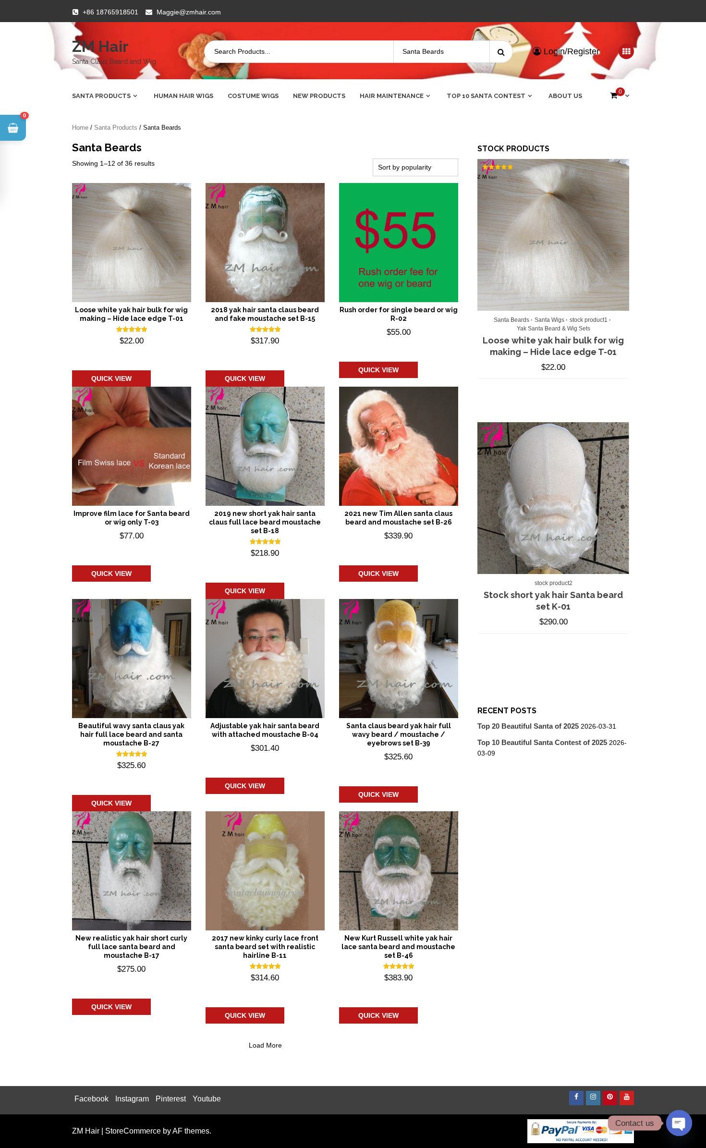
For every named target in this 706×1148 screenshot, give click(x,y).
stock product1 (589, 320)
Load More (265, 1045)
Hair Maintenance (392, 95)
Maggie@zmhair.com (189, 12)
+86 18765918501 (110, 12)
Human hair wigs (183, 95)
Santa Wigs (549, 320)
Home (80, 127)
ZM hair (100, 46)
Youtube (207, 1099)
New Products (319, 95)
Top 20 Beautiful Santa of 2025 (528, 726)
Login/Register (570, 51)
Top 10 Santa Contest (486, 95)
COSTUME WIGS (253, 95)
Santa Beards (511, 320)
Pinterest (171, 1099)
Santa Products (101, 95)
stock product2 (553, 583)
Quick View (111, 378)
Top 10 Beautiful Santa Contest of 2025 (542, 742)
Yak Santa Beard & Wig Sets (553, 328)
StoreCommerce (133, 1131)
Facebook (91, 1099)
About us (565, 95)
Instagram (132, 1099)
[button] (13, 128)
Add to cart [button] (119, 355)
